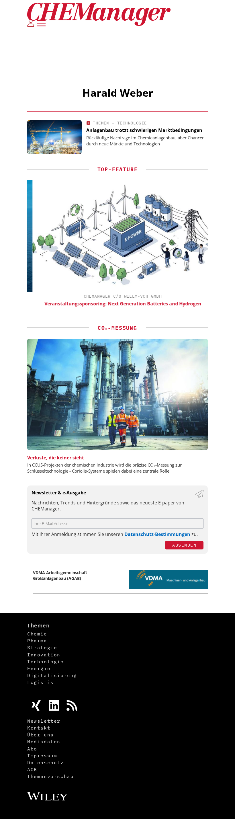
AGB (32, 769)
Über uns (40, 735)
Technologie (132, 123)
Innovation (43, 655)
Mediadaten (43, 741)
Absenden (184, 545)
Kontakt (38, 728)
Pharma (37, 641)
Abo (32, 749)
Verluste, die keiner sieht (55, 458)
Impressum (42, 755)
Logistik (40, 682)
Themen (101, 123)
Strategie (42, 647)
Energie (38, 668)
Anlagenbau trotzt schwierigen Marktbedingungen (144, 130)
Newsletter (43, 721)
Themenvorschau (50, 776)
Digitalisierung (52, 675)
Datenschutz (45, 762)
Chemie (37, 634)
